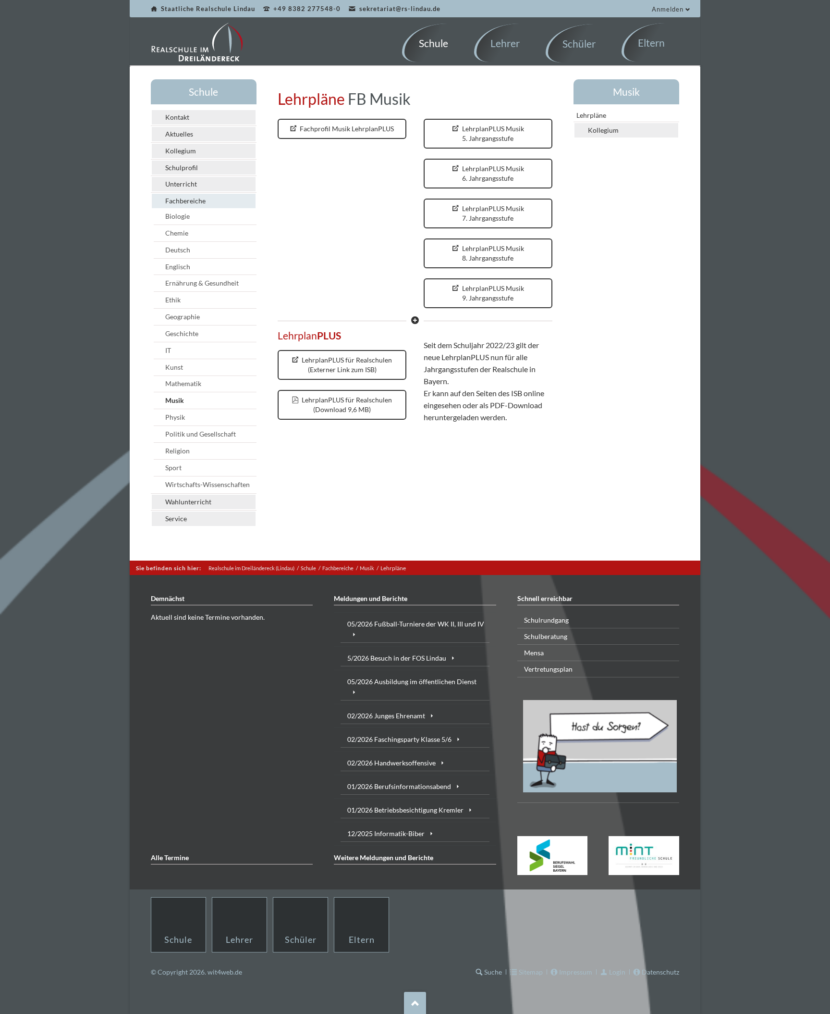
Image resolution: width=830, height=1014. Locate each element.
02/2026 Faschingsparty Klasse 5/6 (399, 739)
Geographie (182, 317)
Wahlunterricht (188, 502)
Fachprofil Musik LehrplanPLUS (346, 129)
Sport (173, 467)
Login (617, 972)
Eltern (362, 939)
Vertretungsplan (548, 669)
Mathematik (183, 383)
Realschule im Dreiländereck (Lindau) (251, 568)
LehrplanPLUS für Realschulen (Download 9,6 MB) (346, 404)
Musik (174, 400)
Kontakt (177, 117)
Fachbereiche (185, 201)
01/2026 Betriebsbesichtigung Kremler (405, 810)
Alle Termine (170, 857)
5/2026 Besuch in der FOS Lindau (396, 658)
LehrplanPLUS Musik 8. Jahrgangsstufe (492, 253)
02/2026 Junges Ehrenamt (386, 716)
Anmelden (668, 9)
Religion (177, 451)
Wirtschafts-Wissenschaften (207, 484)
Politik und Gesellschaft (200, 434)
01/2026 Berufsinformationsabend (399, 786)
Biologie (177, 216)
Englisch (177, 267)
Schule (203, 92)
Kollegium (180, 151)
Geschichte (181, 333)
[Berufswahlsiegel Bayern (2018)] (552, 855)
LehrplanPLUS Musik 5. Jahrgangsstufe (492, 133)
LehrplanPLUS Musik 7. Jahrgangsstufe (492, 213)
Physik (175, 417)
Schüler (301, 939)
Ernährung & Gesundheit (202, 283)
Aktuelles (179, 134)
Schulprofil (181, 167)
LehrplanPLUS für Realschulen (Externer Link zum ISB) (346, 365)
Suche (493, 972)
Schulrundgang (546, 620)
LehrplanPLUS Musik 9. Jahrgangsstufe (492, 293)
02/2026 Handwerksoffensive (391, 763)
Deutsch (177, 250)
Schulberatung (545, 636)
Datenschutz (660, 972)
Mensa (534, 653)
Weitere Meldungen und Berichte (383, 857)
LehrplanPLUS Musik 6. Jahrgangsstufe (492, 173)
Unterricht (181, 184)
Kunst (174, 367)
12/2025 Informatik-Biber (386, 833)
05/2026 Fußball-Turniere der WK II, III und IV (415, 624)
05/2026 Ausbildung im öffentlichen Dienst (411, 681)
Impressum (575, 972)
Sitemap (531, 972)
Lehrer (239, 939)
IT (168, 350)
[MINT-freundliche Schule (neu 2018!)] (644, 855)
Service (176, 518)
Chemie (176, 233)
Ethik (173, 300)
